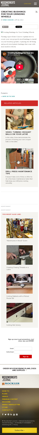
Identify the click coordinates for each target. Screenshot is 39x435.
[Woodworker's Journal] (11, 378)
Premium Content (10, 399)
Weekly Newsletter (11, 405)
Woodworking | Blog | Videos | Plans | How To (8, 3)
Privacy (16, 424)
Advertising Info (7, 424)
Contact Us (7, 410)
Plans (4, 394)
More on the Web (8, 96)
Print (6, 27)
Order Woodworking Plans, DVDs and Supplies (19, 369)
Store (5, 407)
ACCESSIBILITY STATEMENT (23, 423)
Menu (35, 3)
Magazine (6, 402)
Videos (5, 396)
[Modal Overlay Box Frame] (19, 346)
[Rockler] (11, 383)
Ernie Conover (8, 20)
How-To (5, 391)
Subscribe (27, 3)
